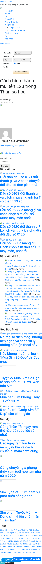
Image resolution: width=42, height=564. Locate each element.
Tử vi (7, 36)
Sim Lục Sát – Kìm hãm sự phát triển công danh (20, 494)
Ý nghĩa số (9, 25)
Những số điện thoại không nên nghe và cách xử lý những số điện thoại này (21, 341)
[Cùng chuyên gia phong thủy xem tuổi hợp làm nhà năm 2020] (8, 460)
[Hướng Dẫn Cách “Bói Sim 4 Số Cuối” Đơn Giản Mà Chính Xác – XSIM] (23, 287)
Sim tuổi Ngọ (31, 544)
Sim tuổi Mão (6, 544)
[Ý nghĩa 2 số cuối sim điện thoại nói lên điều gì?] (23, 261)
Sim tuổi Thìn (29, 547)
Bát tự (3, 530)
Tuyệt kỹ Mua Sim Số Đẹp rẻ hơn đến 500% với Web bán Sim (19, 382)
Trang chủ (9, 11)
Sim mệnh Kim (23, 535)
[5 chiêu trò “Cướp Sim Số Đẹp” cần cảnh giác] (19, 406)
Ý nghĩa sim (14, 27)
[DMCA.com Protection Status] (7, 562)
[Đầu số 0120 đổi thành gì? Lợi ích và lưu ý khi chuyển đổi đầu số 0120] (12, 223)
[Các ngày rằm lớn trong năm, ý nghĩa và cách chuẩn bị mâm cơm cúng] (13, 440)
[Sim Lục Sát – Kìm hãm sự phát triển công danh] (8, 484)
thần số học (19, 552)
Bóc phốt (9, 39)
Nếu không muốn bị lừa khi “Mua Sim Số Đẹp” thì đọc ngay (20, 357)
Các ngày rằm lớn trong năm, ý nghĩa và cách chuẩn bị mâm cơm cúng (19, 447)
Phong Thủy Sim (12, 22)
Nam (18, 63)
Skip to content (7, 1)
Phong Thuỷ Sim (24, 530)
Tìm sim (8, 16)
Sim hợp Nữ (12, 533)
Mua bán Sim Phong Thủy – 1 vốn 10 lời (20, 399)
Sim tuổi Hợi (35, 541)
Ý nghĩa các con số (17, 30)
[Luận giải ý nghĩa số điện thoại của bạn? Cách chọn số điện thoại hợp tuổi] (23, 273)
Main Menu (5, 43)
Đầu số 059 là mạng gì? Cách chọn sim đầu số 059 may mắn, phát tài (20, 247)
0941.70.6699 (13, 560)
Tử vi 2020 (31, 552)
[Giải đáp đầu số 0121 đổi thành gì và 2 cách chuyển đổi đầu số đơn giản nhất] (12, 173)
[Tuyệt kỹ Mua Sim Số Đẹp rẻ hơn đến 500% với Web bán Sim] (8, 370)
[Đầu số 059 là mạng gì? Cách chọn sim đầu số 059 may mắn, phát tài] (12, 240)
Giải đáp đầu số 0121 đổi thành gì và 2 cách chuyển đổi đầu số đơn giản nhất (20, 181)
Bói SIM (8, 13)
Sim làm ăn (24, 533)
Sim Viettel (34, 549)
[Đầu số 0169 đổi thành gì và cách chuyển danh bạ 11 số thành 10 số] (12, 190)
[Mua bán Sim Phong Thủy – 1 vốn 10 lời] (21, 392)
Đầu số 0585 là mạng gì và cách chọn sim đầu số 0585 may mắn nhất (20, 214)
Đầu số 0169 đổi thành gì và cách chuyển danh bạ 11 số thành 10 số (21, 197)
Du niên (11, 530)
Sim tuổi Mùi (19, 544)
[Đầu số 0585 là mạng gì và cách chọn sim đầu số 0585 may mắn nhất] (14, 206)
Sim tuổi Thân (15, 547)
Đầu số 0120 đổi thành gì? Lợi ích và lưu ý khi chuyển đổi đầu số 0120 (20, 230)
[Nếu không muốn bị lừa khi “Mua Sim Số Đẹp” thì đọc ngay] (13, 350)
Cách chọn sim (11, 33)
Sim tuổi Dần (10, 541)
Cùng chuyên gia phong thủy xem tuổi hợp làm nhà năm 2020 (20, 471)
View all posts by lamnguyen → (13, 146)
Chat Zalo (35, 559)
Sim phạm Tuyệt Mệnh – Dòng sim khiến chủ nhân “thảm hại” (19, 516)
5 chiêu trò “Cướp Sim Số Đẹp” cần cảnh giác (19, 412)
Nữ (7, 67)
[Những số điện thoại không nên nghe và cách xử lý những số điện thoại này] (21, 333)
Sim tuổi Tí (12, 549)
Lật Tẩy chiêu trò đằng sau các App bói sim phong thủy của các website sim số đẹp (22, 308)
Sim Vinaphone (7, 552)
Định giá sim (10, 19)
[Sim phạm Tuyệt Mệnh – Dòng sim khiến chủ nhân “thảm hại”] (8, 505)
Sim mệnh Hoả (9, 535)
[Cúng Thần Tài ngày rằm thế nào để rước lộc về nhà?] (11, 423)
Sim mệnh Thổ (24, 538)
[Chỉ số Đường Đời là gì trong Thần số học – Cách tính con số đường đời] (23, 315)
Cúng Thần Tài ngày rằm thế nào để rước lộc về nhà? (19, 430)
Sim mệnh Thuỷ (10, 538)
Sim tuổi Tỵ (23, 549)
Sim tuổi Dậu (22, 541)
